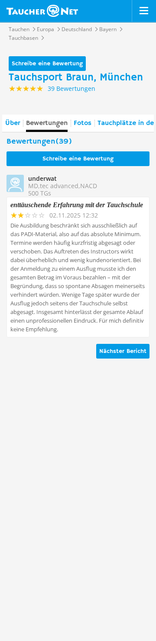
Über (12, 123)
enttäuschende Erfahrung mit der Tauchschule (76, 204)
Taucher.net (42, 11)
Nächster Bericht (122, 351)
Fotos (82, 123)
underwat (42, 178)
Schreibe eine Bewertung (47, 63)
